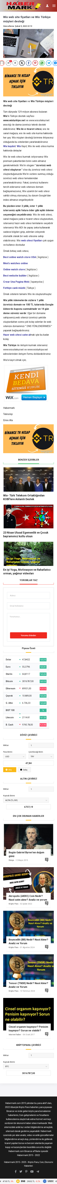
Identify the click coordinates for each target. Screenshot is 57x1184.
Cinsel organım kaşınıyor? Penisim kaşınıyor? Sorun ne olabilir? (28, 1028)
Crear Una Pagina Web (16, 281)
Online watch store (14, 269)
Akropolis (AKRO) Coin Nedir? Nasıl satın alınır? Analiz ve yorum (28, 898)
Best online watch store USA (19, 257)
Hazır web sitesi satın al (16, 334)
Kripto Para (13, 904)
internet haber (15, 1035)
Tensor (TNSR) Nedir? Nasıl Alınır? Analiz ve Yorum (28, 985)
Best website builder (15, 275)
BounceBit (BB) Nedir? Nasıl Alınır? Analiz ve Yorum (28, 941)
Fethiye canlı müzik (14, 287)
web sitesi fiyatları (31, 240)
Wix (19, 146)
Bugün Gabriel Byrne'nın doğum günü (26, 854)
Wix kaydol (9, 146)
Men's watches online (15, 263)
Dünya (11, 860)
